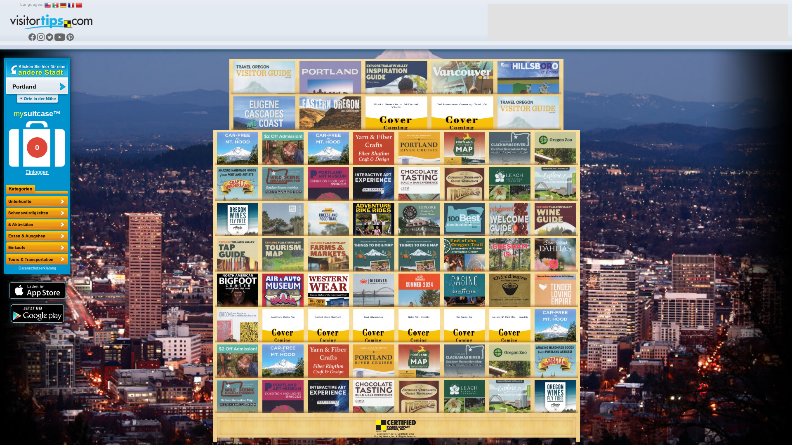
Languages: (31, 4)
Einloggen (37, 172)
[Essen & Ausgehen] (37, 224)
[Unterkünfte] (37, 201)
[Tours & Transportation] (37, 247)
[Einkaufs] (37, 236)
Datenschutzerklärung (37, 268)
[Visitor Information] (37, 259)
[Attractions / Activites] (37, 213)
